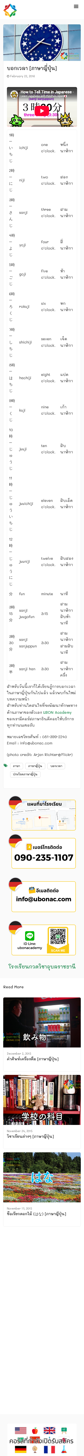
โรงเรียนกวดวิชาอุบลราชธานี (42, 966)
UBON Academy (57, 712)
